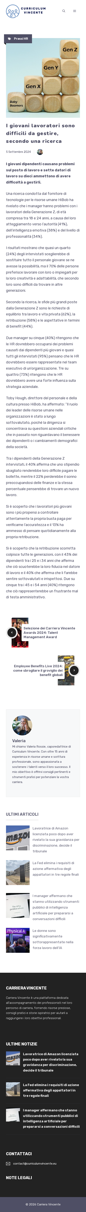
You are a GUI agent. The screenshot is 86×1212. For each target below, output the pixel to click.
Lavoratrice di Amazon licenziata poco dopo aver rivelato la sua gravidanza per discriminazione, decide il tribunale (56, 839)
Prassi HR (21, 38)
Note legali (19, 1177)
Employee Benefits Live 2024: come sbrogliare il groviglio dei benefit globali (38, 670)
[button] (63, 11)
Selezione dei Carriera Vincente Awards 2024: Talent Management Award (49, 632)
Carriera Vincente (49, 1204)
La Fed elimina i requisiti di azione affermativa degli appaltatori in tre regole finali (56, 868)
